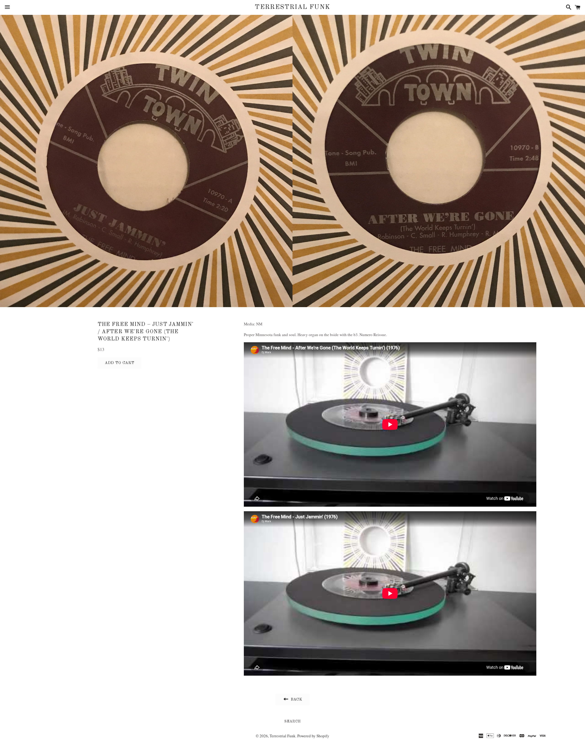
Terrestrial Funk (292, 7)
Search (292, 721)
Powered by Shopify (313, 735)
